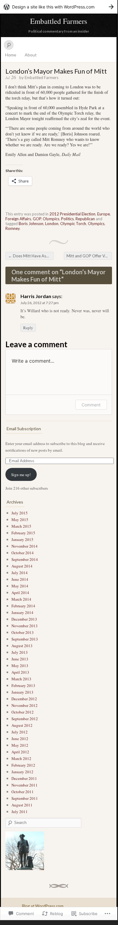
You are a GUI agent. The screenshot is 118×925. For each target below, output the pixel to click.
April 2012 (20, 752)
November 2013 (24, 625)
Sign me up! (21, 474)
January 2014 (22, 612)
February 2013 (23, 685)
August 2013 (22, 645)
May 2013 (19, 665)
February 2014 (23, 606)
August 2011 (22, 805)
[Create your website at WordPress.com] (58, 7)
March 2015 (21, 526)
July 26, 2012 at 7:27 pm (39, 302)
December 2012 (24, 698)
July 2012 (19, 732)
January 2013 (22, 692)
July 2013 (19, 652)
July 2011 (19, 811)
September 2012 (24, 718)
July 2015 (19, 513)
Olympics (51, 218)
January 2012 (22, 771)
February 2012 (23, 765)
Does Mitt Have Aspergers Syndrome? (31, 255)
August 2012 (22, 725)
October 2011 (22, 791)
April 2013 (20, 672)
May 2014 (19, 586)
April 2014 (20, 592)
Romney (12, 228)
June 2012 (19, 738)
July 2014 (19, 572)
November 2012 (24, 705)
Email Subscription (24, 428)
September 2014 (24, 559)
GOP (37, 218)
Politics (67, 218)
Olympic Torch (73, 223)
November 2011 (24, 785)
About (31, 54)
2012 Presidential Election (72, 213)
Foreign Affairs (18, 218)
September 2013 (24, 639)
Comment (91, 404)
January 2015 (22, 539)
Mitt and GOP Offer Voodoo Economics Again (89, 255)
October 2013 (22, 632)
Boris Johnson (31, 223)
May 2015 (19, 519)
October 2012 (22, 712)
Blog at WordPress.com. (43, 906)
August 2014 (22, 566)
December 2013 (24, 619)
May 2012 (19, 745)
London (51, 223)
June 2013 (19, 659)
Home (10, 54)
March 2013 (21, 679)
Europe (103, 213)
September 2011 (24, 798)
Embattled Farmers (58, 21)
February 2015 (23, 533)
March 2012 (21, 758)
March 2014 (21, 599)
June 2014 (19, 579)
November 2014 (24, 546)
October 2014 (22, 552)
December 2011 (24, 778)
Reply (28, 327)
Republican (85, 218)
